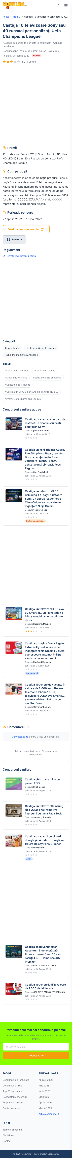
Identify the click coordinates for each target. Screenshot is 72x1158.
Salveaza (17, 239)
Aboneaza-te (36, 1055)
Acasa (6, 16)
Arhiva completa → (49, 1113)
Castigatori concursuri (15, 1096)
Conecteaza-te (20, 736)
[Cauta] (58, 5)
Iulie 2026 (44, 1085)
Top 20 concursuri (12, 1091)
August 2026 (46, 1079)
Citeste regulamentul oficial (21, 255)
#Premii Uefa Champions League (23, 398)
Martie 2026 (45, 1108)
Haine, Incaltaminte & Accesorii (21, 354)
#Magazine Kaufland (16, 377)
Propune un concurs (14, 1102)
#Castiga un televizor (16, 370)
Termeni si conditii (12, 1129)
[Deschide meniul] (66, 5)
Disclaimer (8, 1135)
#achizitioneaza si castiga (47, 377)
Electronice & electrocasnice (41, 348)
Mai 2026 (44, 1096)
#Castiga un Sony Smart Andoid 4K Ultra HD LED (31, 391)
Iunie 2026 (44, 1091)
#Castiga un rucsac (44, 370)
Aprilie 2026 (45, 1102)
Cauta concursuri (12, 1108)
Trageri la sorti (17, 16)
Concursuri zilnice (12, 1085)
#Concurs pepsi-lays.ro (17, 384)
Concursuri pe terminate (16, 1079)
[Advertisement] (36, 105)
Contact (7, 1140)
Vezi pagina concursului (23, 229)
